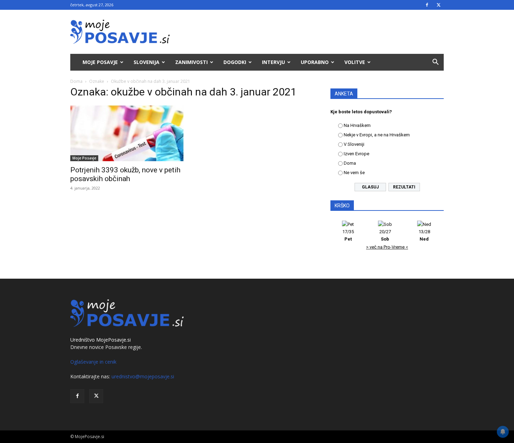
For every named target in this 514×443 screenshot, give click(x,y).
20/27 (385, 235)
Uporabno (315, 62)
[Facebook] (427, 5)
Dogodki (234, 62)
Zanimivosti (191, 62)
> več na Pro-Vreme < (387, 247)
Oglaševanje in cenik (93, 361)
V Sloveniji (354, 144)
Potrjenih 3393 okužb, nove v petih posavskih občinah (125, 174)
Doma (76, 81)
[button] (435, 62)
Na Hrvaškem (357, 125)
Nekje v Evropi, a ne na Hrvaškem (377, 134)
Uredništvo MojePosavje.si (100, 339)
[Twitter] (438, 5)
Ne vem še (354, 172)
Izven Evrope (356, 153)
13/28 (424, 235)
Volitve (354, 62)
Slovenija (146, 62)
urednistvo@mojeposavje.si (143, 376)
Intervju (273, 62)
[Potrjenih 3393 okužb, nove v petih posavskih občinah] (127, 133)
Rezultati (404, 187)
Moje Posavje (100, 62)
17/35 (348, 235)
